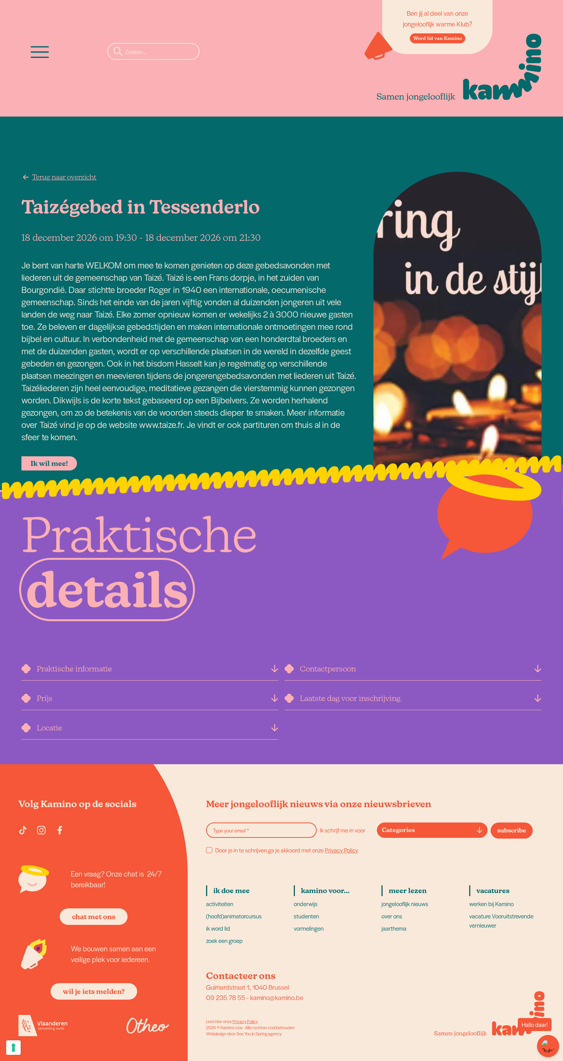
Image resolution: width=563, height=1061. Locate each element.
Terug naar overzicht (64, 177)
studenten (306, 916)
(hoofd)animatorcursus (234, 916)
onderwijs (306, 904)
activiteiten (219, 904)
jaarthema (393, 928)
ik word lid (218, 928)
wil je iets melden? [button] (94, 991)
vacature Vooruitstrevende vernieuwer (501, 920)
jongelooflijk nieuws (404, 904)
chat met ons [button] (93, 917)
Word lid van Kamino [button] (437, 38)
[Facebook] (59, 830)
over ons (391, 916)
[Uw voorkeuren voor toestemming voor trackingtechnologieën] (13, 1047)
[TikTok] (23, 830)
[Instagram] (41, 830)
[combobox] (432, 830)
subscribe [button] (511, 830)
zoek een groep (224, 940)
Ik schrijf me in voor (342, 830)
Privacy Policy (341, 850)
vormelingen (309, 928)
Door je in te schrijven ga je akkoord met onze (286, 850)
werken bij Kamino (491, 904)
